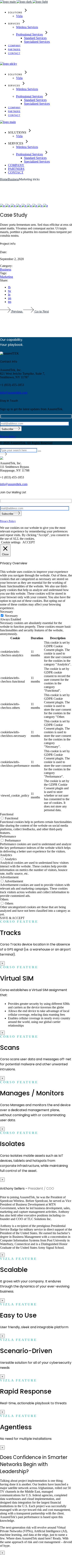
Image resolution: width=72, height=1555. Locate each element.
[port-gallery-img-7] (35, 205)
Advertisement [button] (9, 877)
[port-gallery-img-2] (8, 205)
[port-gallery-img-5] (24, 205)
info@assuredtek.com (13, 392)
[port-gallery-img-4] (19, 205)
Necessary (11, 615)
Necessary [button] (6, 611)
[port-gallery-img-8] (45, 205)
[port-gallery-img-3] (13, 205)
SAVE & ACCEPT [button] (12, 918)
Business (5, 269)
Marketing (6, 276)
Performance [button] (8, 836)
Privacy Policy (8, 436)
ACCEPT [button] (28, 542)
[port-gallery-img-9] (40, 205)
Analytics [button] (6, 855)
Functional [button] (6, 814)
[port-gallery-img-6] (29, 205)
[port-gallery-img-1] (2, 205)
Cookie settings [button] (10, 542)
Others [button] (4, 899)
